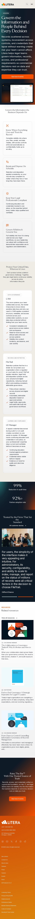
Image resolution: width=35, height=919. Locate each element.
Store (2, 879)
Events (3, 876)
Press (3, 869)
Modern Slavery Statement (8, 905)
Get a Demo (4, 856)
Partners (3, 866)
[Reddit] (25, 841)
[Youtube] (7, 841)
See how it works (17, 77)
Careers (3, 873)
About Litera (4, 863)
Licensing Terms (6, 892)
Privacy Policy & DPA (7, 895)
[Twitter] (11, 841)
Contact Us (4, 859)
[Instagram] (20, 841)
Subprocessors (5, 899)
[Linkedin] (2, 841)
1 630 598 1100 (9, 827)
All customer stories (16, 525)
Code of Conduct (6, 909)
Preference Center (6, 902)
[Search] (27, 4)
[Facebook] (16, 841)
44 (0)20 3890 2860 (9, 830)
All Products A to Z (6, 883)
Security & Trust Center (7, 912)
